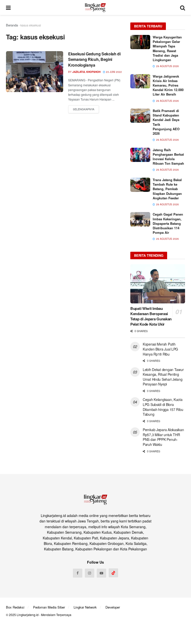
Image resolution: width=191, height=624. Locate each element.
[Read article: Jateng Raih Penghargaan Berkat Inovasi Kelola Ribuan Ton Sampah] (140, 155)
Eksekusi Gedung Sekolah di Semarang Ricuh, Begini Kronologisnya (94, 59)
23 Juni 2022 (113, 72)
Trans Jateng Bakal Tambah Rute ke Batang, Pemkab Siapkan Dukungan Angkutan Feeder (167, 188)
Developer (112, 607)
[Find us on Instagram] (89, 573)
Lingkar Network (85, 607)
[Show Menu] (8, 7)
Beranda (12, 25)
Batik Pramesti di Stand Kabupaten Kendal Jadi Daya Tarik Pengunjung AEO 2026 (166, 122)
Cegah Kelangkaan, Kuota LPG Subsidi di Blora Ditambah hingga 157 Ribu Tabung (163, 407)
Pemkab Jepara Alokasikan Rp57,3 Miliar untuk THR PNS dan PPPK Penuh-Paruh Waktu (163, 437)
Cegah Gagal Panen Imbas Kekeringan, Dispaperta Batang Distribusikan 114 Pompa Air (168, 223)
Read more (83, 109)
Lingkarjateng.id (28, 615)
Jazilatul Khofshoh (86, 72)
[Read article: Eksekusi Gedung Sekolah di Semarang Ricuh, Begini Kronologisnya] (34, 71)
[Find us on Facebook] (77, 573)
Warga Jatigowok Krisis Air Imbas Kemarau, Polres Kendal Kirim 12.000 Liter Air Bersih (168, 85)
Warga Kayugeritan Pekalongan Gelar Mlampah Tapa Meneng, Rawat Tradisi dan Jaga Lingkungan (167, 48)
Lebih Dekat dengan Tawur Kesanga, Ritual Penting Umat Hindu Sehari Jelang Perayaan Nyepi (163, 377)
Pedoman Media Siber (49, 607)
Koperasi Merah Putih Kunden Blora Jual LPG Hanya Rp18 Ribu (160, 349)
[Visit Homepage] (95, 7)
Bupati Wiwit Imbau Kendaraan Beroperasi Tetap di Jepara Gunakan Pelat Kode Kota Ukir (151, 316)
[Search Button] (182, 7)
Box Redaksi (15, 607)
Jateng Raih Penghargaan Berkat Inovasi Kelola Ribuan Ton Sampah (168, 156)
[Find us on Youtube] (101, 573)
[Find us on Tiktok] (113, 572)
